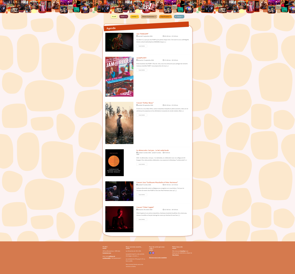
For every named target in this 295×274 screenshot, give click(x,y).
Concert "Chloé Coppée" (145, 207)
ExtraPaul (182, 251)
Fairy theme (175, 255)
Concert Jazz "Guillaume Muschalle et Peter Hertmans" (157, 182)
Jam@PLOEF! (141, 58)
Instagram (153, 253)
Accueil (114, 16)
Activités (133, 16)
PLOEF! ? (123, 16)
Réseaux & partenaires (148, 16)
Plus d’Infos (142, 46)
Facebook (150, 253)
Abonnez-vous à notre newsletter (158, 257)
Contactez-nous (107, 253)
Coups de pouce (164, 16)
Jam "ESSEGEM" (142, 34)
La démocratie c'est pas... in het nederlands (152, 150)
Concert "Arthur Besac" (144, 103)
